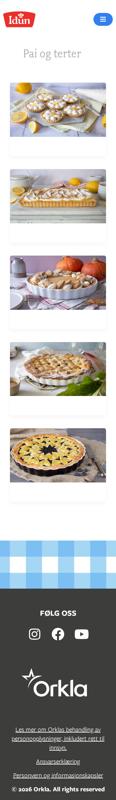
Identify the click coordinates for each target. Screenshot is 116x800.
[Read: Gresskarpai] (58, 282)
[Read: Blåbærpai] (58, 455)
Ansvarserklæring (58, 761)
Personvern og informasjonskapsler (58, 775)
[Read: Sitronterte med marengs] (58, 195)
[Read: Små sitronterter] (58, 109)
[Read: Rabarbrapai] (58, 368)
